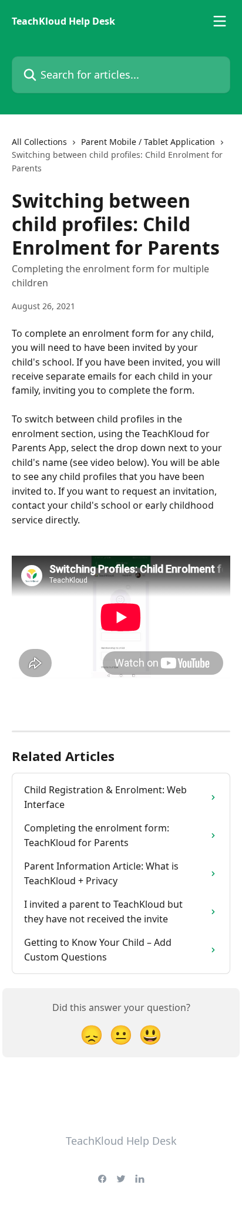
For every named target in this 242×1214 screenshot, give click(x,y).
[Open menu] (219, 21)
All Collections (39, 141)
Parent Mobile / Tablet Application (148, 141)
